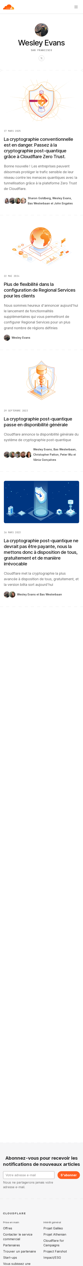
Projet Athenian (54, 1234)
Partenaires (11, 1245)
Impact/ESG (52, 1257)
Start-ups (10, 1257)
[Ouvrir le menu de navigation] (76, 7)
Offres (7, 1228)
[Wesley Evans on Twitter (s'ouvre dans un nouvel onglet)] (41, 58)
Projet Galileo (53, 1228)
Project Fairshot (55, 1251)
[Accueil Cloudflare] (8, 6)
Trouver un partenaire (19, 1251)
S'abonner (69, 1175)
